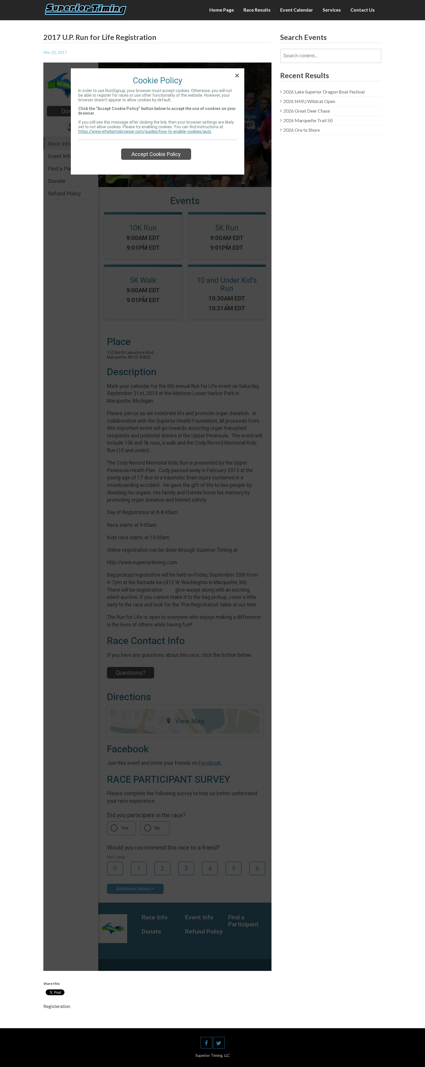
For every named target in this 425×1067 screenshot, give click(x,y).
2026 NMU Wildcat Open (309, 101)
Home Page (221, 9)
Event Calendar (296, 9)
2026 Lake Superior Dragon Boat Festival (324, 91)
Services (332, 9)
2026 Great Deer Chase (306, 110)
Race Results (257, 9)
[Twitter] (219, 1042)
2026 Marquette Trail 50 (307, 120)
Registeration (56, 1006)
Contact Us (362, 9)
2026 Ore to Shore (301, 130)
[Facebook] (206, 1042)
